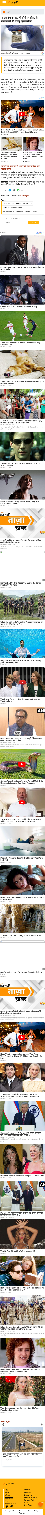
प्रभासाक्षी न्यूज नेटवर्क (7, 53)
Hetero (27, 212)
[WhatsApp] (40, 42)
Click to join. (25, 196)
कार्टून (7, 1501)
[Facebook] (40, 33)
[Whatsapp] (18, 191)
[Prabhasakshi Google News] (42, 53)
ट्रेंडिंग (7, 1490)
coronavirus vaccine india (13, 212)
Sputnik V (35, 212)
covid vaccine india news (12, 208)
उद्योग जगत (11, 12)
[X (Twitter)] (40, 38)
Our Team (28, 1505)
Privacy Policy (29, 1500)
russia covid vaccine (24, 203)
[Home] (4, 12)
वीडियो (7, 1495)
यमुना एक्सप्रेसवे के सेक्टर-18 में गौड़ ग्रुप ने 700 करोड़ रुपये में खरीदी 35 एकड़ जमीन (22, 1455)
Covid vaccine (8, 203)
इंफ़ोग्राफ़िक (9, 1498)
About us (27, 1492)
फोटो (7, 1493)
